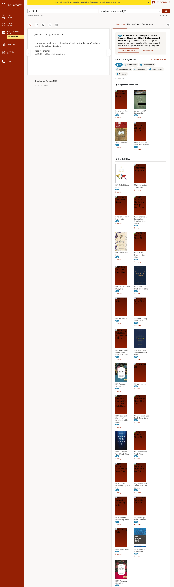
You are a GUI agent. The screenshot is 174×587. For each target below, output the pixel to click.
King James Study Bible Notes (122, 112)
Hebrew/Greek (134, 24)
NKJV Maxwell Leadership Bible (122, 518)
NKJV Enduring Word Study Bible (122, 453)
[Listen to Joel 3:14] (56, 25)
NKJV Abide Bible (140, 384)
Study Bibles (124, 159)
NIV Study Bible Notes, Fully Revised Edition (121, 352)
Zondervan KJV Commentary (140, 112)
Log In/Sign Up (163, 2)
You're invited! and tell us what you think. (88, 2)
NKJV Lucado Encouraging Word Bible (122, 486)
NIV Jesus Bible (121, 318)
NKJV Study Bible (122, 549)
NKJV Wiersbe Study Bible (139, 550)
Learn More (148, 50)
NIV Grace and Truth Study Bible (141, 288)
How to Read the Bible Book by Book (141, 144)
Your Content (147, 24)
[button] (160, 2)
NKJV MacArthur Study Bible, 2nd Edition (140, 486)
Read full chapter (42, 51)
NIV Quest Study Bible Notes (140, 319)
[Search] (166, 11)
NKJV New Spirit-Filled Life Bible (140, 518)
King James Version (44, 81)
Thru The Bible (121, 143)
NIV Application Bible (121, 254)
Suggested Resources (128, 84)
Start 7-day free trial (129, 50)
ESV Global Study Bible (122, 186)
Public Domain (41, 85)
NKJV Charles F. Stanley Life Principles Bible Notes (121, 419)
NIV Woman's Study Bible (120, 385)
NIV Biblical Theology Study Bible (140, 255)
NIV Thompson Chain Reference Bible (140, 352)
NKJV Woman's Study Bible (121, 582)
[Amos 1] (109, 52)
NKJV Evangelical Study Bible (140, 453)
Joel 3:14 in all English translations (50, 54)
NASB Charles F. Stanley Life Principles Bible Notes (140, 220)
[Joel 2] (28, 52)
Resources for (125, 59)
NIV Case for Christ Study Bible (122, 288)
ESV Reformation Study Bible (140, 186)
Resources (120, 24)
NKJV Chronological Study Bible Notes (141, 417)
